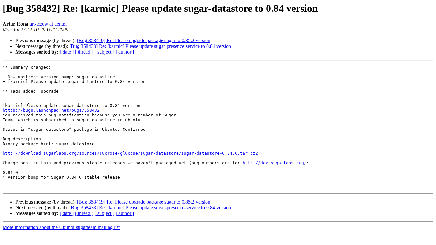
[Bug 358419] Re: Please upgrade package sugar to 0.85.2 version (143, 40)
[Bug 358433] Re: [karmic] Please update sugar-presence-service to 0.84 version (150, 46)
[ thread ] (84, 52)
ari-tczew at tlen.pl (48, 23)
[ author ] (125, 52)
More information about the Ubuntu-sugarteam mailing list (61, 227)
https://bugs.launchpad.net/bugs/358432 (51, 110)
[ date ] (67, 52)
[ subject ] (104, 52)
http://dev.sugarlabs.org (273, 162)
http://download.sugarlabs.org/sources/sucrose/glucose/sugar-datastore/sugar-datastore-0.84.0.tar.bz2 (130, 153)
